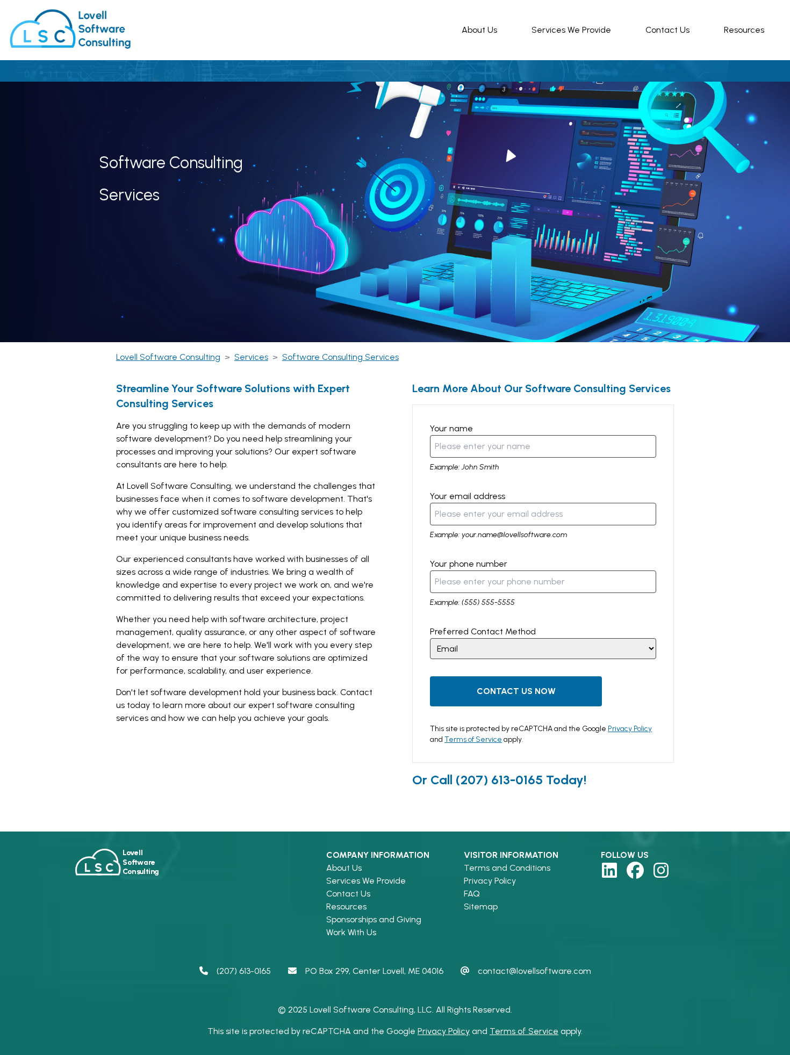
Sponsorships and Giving (373, 919)
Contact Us (667, 30)
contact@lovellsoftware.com (534, 971)
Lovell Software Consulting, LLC (371, 1010)
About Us (479, 30)
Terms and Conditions (507, 868)
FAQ (472, 893)
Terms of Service (473, 739)
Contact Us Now (516, 691)
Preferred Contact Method (483, 631)
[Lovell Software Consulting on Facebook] (635, 870)
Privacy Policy (630, 728)
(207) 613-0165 (499, 779)
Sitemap (481, 906)
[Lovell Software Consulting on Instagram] (661, 870)
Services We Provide (571, 30)
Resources (744, 30)
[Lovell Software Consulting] (73, 30)
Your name (451, 428)
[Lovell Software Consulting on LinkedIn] (609, 870)
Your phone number (468, 564)
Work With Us (351, 932)
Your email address (467, 496)
